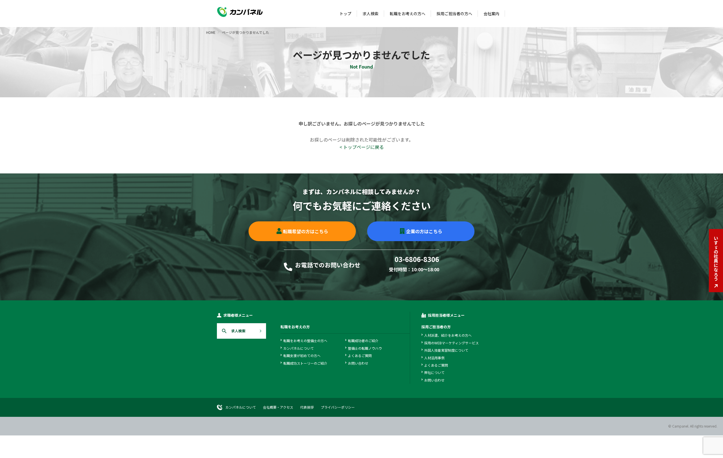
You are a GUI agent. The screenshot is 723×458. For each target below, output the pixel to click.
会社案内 (491, 13)
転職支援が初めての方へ (302, 355)
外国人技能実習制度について (446, 350)
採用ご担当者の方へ (454, 13)
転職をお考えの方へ (407, 13)
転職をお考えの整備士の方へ (305, 340)
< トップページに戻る (361, 147)
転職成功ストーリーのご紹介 (305, 363)
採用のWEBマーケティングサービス (451, 342)
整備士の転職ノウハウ (365, 348)
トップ (345, 13)
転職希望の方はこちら (305, 231)
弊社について (434, 372)
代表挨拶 (307, 407)
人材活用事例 (434, 357)
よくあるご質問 (360, 355)
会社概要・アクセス (278, 407)
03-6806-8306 (417, 260)
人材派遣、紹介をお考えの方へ (448, 335)
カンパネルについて (298, 348)
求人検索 (370, 13)
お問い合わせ (358, 363)
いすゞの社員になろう (716, 258)
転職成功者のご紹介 (363, 340)
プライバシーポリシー (338, 407)
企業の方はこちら (424, 231)
